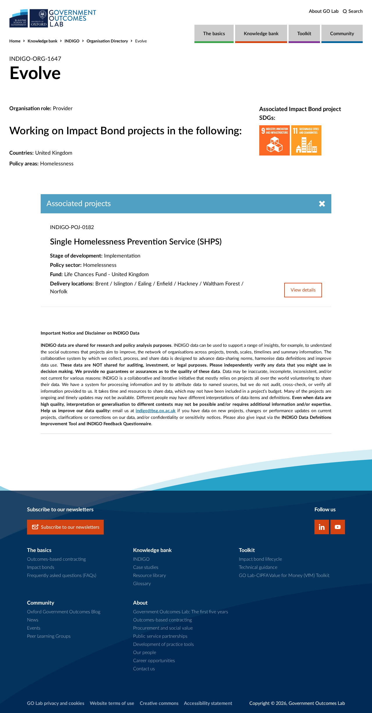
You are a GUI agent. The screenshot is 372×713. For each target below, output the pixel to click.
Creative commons (159, 703)
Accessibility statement (208, 703)
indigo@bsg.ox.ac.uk (156, 411)
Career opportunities (154, 660)
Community (342, 33)
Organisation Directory (107, 41)
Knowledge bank (261, 33)
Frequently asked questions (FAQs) (61, 575)
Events (33, 628)
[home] (52, 18)
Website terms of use (112, 703)
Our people (144, 652)
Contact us (144, 668)
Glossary (142, 583)
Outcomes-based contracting (56, 559)
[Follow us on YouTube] (337, 527)
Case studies (145, 567)
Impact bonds (40, 567)
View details (303, 290)
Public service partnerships (160, 636)
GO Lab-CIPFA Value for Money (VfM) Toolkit (284, 575)
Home (14, 41)
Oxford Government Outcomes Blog (63, 612)
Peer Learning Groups (49, 636)
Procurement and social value (163, 628)
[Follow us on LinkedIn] (321, 527)
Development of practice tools (163, 644)
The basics (214, 33)
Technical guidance (258, 567)
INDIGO (72, 41)
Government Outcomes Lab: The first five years (180, 612)
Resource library (149, 575)
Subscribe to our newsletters (70, 527)
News (32, 620)
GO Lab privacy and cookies (55, 703)
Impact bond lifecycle (260, 559)
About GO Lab (324, 11)
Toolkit (304, 33)
